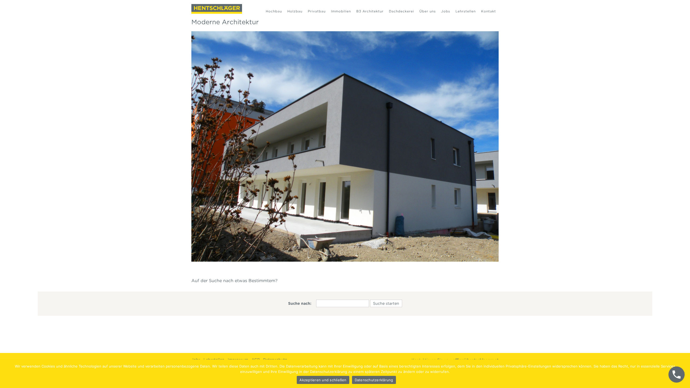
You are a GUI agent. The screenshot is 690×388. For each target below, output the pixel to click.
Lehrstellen (466, 11)
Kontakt (488, 11)
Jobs (445, 11)
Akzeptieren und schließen (322, 380)
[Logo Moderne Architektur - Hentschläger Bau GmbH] (216, 9)
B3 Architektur (370, 11)
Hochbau (274, 11)
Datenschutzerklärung (374, 380)
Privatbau (317, 11)
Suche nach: (299, 303)
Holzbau (294, 11)
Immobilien (341, 11)
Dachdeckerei (401, 11)
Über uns (427, 11)
